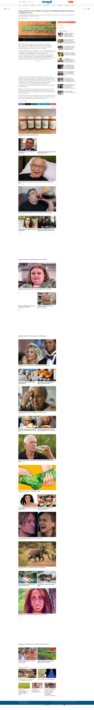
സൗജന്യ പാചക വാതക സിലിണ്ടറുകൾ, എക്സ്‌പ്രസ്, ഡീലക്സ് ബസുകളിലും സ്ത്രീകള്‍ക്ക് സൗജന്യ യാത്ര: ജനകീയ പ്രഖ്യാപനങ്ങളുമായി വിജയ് (69, 36)
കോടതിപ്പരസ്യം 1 (61, 25)
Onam (21, 100)
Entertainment (46, 5)
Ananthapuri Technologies (26, 703)
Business (73, 5)
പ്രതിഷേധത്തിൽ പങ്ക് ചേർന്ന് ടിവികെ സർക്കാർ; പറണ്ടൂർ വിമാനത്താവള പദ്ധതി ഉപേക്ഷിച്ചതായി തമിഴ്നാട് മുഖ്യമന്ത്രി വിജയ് (69, 48)
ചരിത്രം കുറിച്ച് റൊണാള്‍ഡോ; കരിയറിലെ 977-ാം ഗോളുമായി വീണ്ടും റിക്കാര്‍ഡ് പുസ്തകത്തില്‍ (70, 53)
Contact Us (58, 701)
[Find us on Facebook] (18, 2)
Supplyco (25, 100)
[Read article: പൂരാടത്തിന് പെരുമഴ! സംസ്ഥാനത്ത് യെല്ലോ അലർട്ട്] (60, 93)
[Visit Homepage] (47, 1)
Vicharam (32, 5)
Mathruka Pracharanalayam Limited (23, 701)
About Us (54, 701)
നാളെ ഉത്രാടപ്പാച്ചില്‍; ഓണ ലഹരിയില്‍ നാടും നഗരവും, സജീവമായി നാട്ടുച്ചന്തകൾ (26, 680)
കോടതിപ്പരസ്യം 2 (61, 27)
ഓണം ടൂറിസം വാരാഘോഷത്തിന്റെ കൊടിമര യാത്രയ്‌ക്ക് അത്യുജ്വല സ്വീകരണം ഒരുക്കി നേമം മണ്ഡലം (23, 692)
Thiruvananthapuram (22, 687)
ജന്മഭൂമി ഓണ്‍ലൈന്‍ (24, 18)
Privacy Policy (67, 701)
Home (19, 8)
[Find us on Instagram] (20, 2)
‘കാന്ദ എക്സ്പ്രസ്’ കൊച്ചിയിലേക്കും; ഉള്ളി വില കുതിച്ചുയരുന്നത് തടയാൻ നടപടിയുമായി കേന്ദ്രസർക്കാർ (69, 60)
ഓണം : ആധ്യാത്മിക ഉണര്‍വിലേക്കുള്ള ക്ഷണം (46, 679)
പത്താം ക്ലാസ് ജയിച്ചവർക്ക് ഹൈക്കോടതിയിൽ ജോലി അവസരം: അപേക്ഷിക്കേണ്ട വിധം (69, 73)
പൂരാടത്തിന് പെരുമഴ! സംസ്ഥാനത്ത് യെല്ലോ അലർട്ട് (69, 92)
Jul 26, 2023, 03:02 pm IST (32, 18)
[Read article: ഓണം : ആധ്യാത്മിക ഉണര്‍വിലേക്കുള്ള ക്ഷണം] (47, 673)
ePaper (71, 1)
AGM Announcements (73, 701)
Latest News (25, 5)
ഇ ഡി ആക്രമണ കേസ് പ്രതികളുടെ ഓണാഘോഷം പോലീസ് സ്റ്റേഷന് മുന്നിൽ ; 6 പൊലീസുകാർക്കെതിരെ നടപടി (70, 80)
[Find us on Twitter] (22, 2)
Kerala (33, 687)
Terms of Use (62, 701)
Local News (59, 5)
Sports (38, 5)
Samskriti (67, 5)
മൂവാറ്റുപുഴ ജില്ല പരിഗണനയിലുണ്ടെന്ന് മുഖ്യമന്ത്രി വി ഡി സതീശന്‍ (36, 691)
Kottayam (26, 8)
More (53, 5)
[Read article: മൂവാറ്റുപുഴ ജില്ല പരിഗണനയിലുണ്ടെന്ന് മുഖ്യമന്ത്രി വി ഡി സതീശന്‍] (37, 685)
